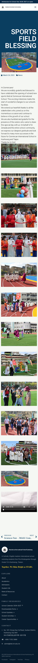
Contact (4, 595)
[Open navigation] (35, 7)
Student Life (6, 588)
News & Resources (8, 591)
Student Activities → (9, 616)
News (20, 75)
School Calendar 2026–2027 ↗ (12, 605)
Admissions (5, 585)
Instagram (13, 659)
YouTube (20, 659)
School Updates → (8, 612)
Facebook (5, 659)
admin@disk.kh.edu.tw (11, 644)
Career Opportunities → (10, 619)
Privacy (27, 659)
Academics (5, 581)
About (4, 578)
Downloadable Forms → (10, 609)
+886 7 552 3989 (9, 639)
